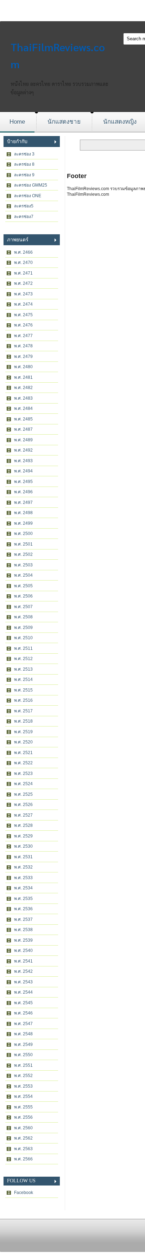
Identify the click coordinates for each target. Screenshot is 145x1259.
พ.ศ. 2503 (23, 565)
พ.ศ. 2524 (23, 783)
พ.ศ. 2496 (23, 491)
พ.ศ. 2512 (23, 658)
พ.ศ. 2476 (23, 325)
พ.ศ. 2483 (23, 398)
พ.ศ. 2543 (23, 981)
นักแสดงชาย (64, 121)
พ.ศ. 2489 (23, 439)
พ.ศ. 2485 (23, 419)
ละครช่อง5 (23, 206)
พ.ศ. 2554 (23, 1096)
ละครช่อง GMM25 (30, 185)
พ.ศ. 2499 (23, 523)
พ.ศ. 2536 (23, 908)
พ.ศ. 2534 (23, 888)
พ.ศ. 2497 (23, 502)
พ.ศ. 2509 (23, 627)
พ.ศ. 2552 (23, 1075)
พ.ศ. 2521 (23, 752)
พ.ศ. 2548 (23, 1033)
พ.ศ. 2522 (23, 762)
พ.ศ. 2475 (23, 314)
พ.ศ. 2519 (23, 731)
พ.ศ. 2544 (23, 992)
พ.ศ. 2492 (23, 450)
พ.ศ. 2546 (23, 1013)
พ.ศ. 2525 (23, 794)
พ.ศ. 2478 (23, 345)
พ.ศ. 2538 (23, 929)
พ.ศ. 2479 (23, 356)
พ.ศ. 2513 (23, 669)
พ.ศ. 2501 (23, 544)
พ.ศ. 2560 (23, 1127)
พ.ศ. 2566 (23, 1159)
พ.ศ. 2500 (23, 533)
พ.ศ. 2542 (23, 971)
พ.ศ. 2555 (23, 1107)
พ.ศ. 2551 (23, 1065)
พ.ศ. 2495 (23, 481)
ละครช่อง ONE (27, 195)
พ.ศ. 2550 (23, 1054)
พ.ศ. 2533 (23, 877)
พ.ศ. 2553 (23, 1086)
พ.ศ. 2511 (23, 648)
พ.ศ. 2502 (23, 554)
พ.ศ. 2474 (23, 304)
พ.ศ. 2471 (23, 273)
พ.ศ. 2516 (23, 700)
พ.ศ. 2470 (23, 262)
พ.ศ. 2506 (23, 596)
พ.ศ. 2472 (23, 283)
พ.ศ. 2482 (23, 387)
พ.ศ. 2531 (23, 856)
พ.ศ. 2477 (23, 335)
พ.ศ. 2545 (23, 1002)
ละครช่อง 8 (24, 164)
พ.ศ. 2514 (23, 679)
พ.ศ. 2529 (23, 836)
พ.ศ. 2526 (23, 804)
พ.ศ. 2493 (23, 460)
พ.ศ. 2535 (23, 898)
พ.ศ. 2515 (23, 690)
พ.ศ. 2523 (23, 773)
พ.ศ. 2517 (23, 710)
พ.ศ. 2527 (23, 815)
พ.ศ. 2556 (23, 1117)
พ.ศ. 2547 (23, 1023)
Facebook (23, 1192)
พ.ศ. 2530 (23, 846)
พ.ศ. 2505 (23, 585)
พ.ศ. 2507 (23, 606)
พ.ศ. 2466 (23, 252)
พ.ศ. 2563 (23, 1148)
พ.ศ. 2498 (23, 512)
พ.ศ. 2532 (23, 867)
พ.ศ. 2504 (23, 575)
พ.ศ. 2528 (23, 825)
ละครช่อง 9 (24, 174)
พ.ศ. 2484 (23, 408)
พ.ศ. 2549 (23, 1044)
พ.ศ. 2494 (23, 471)
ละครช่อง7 (23, 216)
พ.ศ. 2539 (23, 940)
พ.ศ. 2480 (23, 366)
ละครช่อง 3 (24, 154)
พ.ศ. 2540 (23, 950)
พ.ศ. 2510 (23, 637)
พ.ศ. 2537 (23, 919)
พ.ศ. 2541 (23, 961)
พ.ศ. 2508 (23, 616)
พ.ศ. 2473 (23, 294)
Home (17, 121)
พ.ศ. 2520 (23, 742)
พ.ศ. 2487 (23, 429)
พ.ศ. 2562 (23, 1138)
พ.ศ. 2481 (23, 377)
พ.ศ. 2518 (23, 721)
